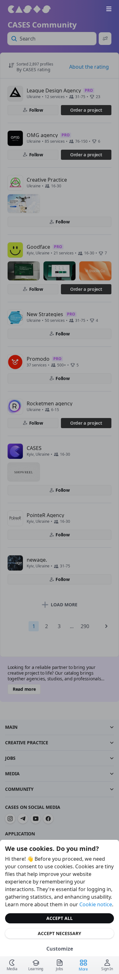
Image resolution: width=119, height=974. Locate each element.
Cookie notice (95, 904)
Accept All (59, 918)
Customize (59, 948)
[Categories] (109, 9)
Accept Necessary (59, 933)
